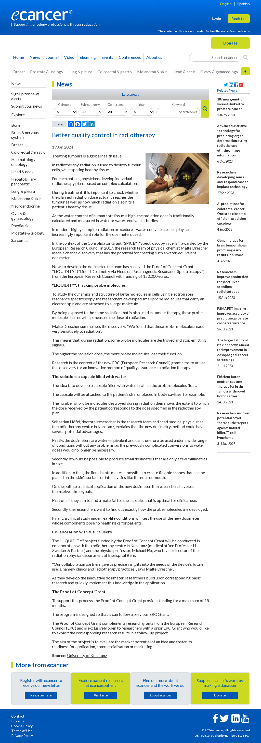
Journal (52, 57)
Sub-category (90, 105)
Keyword (178, 105)
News (35, 57)
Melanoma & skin (152, 71)
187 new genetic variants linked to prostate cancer (230, 104)
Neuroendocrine (25, 205)
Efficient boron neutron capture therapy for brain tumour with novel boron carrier (231, 386)
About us (154, 57)
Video (69, 57)
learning (88, 57)
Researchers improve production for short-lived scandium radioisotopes (232, 281)
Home (18, 57)
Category (65, 105)
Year (141, 105)
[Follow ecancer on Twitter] (224, 718)
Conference (116, 105)
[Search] (245, 57)
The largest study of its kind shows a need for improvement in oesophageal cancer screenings (233, 349)
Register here (41, 695)
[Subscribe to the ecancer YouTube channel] (245, 718)
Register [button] (238, 18)
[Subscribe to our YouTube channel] (241, 85)
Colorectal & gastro (114, 71)
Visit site (101, 695)
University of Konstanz (87, 655)
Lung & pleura (80, 71)
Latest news (130, 94)
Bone (15, 125)
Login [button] (216, 18)
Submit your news (26, 106)
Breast (19, 71)
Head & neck (184, 71)
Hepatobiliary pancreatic (23, 181)
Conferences (130, 57)
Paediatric (20, 225)
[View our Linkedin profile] (231, 85)
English (226, 4)
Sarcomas (19, 240)
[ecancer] (43, 14)
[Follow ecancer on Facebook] (215, 718)
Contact (17, 716)
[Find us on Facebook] (236, 85)
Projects (18, 721)
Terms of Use (22, 731)
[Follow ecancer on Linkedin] (235, 718)
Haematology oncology (23, 162)
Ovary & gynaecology (219, 71)
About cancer (160, 695)
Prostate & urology (46, 71)
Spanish (243, 4)
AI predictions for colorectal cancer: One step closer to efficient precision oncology (231, 213)
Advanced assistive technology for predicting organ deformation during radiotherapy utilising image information (232, 140)
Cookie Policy (22, 726)
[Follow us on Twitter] (226, 85)
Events (107, 57)
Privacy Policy (22, 735)
